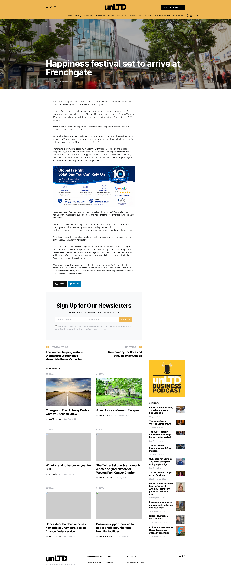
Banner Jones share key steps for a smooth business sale (161, 410)
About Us (110, 556)
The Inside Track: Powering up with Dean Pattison (160, 448)
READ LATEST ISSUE (172, 7)
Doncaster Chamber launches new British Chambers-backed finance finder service (66, 527)
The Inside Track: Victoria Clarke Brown (160, 422)
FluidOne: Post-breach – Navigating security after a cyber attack (161, 530)
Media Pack (131, 556)
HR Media (53, 474)
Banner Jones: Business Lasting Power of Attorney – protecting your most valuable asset (161, 488)
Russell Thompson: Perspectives (158, 517)
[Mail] (55, 7)
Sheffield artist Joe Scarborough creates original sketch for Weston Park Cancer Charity (118, 469)
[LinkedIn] (47, 7)
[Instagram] (51, 7)
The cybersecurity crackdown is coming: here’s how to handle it (160, 434)
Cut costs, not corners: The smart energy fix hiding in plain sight (160, 462)
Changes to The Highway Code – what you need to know (67, 412)
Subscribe (125, 319)
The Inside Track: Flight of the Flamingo (160, 474)
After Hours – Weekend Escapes (117, 410)
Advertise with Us (93, 562)
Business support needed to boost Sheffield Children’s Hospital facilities (115, 527)
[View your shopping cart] (191, 16)
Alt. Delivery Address (135, 562)
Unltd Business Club (94, 556)
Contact (109, 562)
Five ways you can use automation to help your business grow (161, 505)
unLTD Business (55, 419)
